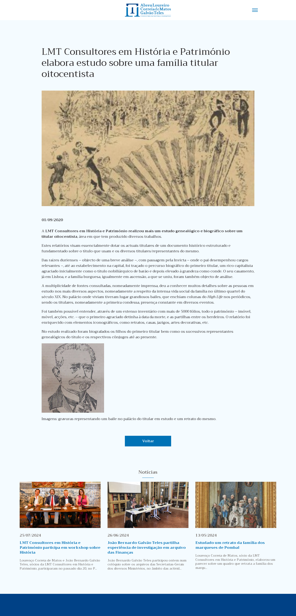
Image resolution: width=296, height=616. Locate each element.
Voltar (148, 441)
